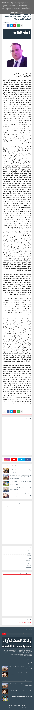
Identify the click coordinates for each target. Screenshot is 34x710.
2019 (28, 567)
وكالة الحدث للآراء (11, 707)
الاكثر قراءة (5, 465)
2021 (28, 563)
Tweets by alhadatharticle (25, 622)
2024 (29, 555)
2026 (29, 551)
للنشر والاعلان (17, 705)
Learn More (14, 12)
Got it (21, 12)
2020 (28, 565)
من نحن (23, 705)
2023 (29, 558)
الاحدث (11, 465)
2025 (29, 553)
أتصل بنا (10, 705)
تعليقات (16, 465)
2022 (28, 560)
